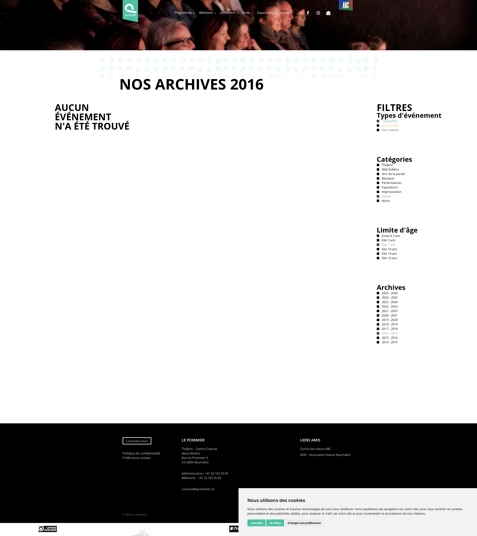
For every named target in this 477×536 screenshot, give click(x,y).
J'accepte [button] (256, 522)
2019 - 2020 (389, 320)
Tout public (389, 121)
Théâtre (387, 165)
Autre (385, 201)
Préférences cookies (137, 458)
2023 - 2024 (389, 302)
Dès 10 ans (389, 249)
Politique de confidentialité (141, 453)
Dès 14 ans (389, 254)
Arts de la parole (393, 174)
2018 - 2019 (389, 324)
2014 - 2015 (389, 342)
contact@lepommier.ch (198, 489)
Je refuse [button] (275, 522)
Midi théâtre (390, 169)
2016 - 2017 (389, 333)
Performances (391, 183)
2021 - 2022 (389, 311)
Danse (386, 196)
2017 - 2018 (389, 329)
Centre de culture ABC (315, 449)
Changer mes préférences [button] (304, 522)
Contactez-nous (137, 441)
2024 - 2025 (389, 297)
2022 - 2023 (389, 306)
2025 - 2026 (389, 293)
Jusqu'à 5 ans (390, 236)
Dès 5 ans (388, 240)
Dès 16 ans (389, 258)
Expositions (389, 187)
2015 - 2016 (389, 338)
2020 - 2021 (389, 315)
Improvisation (391, 192)
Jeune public (390, 125)
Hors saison (390, 130)
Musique (387, 178)
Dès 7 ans (388, 245)
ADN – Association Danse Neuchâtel (325, 455)
